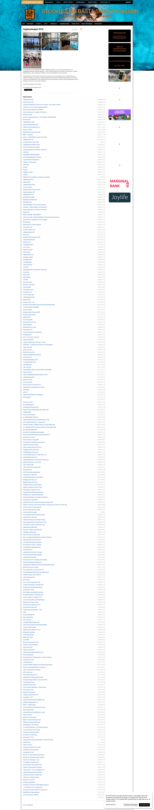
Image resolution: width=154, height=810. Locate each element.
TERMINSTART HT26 (28, 99)
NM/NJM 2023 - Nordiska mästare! (32, 224)
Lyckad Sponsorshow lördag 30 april (32, 774)
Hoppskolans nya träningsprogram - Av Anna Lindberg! (37, 657)
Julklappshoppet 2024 (29, 184)
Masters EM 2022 (27, 324)
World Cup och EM (28, 402)
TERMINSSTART (27, 412)
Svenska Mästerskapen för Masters (32, 157)
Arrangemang (80, 2)
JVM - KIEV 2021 (27, 367)
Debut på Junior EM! (28, 102)
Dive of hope (26, 579)
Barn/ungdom (49, 2)
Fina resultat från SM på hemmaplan (32, 542)
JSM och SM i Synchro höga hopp (32, 467)
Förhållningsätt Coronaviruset (30, 452)
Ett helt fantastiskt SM (28, 614)
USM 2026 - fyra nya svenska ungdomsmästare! (35, 107)
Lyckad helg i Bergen (28, 634)
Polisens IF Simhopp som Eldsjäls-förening (34, 519)
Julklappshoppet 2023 (29, 232)
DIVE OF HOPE (26, 252)
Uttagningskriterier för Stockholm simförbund (35, 149)
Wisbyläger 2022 (27, 334)
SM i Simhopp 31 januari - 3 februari (32, 544)
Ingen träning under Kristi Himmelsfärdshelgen (35, 624)
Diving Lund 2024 (27, 187)
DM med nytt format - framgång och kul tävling (35, 559)
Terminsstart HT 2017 (28, 689)
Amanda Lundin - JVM (28, 302)
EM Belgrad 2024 (27, 202)
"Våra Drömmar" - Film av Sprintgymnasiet (33, 769)
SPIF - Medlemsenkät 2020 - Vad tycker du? (34, 422)
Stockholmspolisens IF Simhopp (33, 2)
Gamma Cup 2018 (27, 647)
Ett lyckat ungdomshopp (29, 314)
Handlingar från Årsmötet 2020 (31, 449)
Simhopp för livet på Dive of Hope (32, 747)
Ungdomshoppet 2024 (29, 192)
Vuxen (58, 2)
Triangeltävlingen (27, 262)
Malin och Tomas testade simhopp (32, 719)
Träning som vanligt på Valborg (31, 777)
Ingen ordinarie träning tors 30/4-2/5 (32, 447)
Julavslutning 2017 (28, 662)
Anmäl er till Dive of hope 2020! (31, 439)
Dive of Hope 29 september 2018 (31, 582)
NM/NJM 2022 (26, 299)
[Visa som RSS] (81, 29)
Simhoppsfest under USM (29, 607)
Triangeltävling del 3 (28, 244)
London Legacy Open (28, 294)
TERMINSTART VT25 (28, 179)
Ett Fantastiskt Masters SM (30, 429)
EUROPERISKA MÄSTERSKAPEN (31, 154)
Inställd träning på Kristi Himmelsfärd (32, 772)
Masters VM (26, 212)
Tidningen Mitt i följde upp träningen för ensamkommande (38, 739)
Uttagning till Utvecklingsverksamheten (33, 492)
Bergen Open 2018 (28, 637)
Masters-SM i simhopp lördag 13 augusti (33, 757)
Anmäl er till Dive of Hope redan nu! (32, 507)
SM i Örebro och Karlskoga (30, 734)
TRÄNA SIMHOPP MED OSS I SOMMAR (33, 394)
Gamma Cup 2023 (27, 282)
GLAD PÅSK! (26, 639)
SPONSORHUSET (27, 364)
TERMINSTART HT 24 (28, 194)
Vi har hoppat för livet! (28, 682)
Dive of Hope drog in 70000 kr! (31, 794)
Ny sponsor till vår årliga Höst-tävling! (32, 587)
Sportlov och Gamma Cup (29, 717)
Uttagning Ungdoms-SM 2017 (30, 694)
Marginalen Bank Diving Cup (30, 482)
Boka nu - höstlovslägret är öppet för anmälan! (35, 137)
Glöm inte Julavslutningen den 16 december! (34, 667)
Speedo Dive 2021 (27, 379)
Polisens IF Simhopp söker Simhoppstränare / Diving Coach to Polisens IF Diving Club (45, 504)
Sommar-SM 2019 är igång (30, 512)
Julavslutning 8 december (29, 557)
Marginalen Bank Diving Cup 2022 (31, 312)
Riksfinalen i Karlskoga (29, 632)
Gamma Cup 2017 (27, 714)
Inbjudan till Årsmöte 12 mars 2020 (32, 462)
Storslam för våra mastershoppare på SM (33, 754)
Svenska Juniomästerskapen (30, 644)
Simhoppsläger (92, 2)
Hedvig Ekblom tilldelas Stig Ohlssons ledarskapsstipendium (39, 564)
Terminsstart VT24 (27, 227)
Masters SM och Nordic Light (30, 602)
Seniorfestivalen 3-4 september (31, 142)
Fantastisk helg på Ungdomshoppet (32, 484)
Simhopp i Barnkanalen (29, 782)
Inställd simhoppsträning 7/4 (30, 702)
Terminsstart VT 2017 (28, 737)
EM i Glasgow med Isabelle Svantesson (33, 592)
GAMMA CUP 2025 (28, 172)
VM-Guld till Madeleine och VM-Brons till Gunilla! (35, 497)
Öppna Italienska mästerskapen (31, 159)
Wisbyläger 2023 (27, 259)
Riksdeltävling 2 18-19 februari (31, 724)
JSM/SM (25, 174)
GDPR (24, 612)
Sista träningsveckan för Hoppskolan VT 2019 (35, 522)
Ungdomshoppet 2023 (29, 239)
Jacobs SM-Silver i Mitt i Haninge (31, 729)
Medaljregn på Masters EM (30, 199)
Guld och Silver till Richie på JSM (31, 534)
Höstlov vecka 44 (27, 744)
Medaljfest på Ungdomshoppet (31, 792)
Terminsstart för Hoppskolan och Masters (34, 442)
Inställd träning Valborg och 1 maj (31, 629)
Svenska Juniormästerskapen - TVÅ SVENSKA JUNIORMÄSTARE (39, 117)
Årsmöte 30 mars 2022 (29, 352)
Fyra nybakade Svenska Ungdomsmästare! (34, 514)
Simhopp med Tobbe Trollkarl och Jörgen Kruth (35, 789)
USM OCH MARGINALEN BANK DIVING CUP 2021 (35, 374)
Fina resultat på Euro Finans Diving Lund (33, 569)
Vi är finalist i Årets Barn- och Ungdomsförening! (35, 727)
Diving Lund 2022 (27, 309)
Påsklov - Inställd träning (29, 704)
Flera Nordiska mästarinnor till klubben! (33, 109)
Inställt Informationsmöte (29, 684)
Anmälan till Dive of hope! (29, 322)
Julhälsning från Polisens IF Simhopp (32, 552)
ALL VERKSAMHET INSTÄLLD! (30, 417)
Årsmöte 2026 (26, 119)
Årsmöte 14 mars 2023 (29, 284)
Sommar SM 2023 (27, 264)
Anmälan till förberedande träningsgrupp (33, 432)
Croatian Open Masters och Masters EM (33, 584)
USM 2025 (25, 152)
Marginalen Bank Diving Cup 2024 (31, 189)
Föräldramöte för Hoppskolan (30, 749)
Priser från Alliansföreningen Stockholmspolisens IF (36, 434)
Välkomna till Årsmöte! (29, 649)
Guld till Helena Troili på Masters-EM (32, 764)
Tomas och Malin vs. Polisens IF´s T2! (32, 597)
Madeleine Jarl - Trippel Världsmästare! (33, 494)
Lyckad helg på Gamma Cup (30, 457)
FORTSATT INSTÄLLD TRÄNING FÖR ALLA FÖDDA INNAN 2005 (39, 424)
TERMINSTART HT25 (28, 139)
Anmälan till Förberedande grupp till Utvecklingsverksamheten (39, 304)
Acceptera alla (144, 805)
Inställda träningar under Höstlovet (32, 574)
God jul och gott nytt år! (29, 414)
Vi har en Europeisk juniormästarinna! (32, 332)
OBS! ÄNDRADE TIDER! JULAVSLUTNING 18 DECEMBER (37, 369)
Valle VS (25, 392)
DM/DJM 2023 (26, 242)
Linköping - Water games (29, 162)
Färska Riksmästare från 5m (30, 674)
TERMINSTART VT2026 (28, 122)
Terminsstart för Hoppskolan (30, 499)
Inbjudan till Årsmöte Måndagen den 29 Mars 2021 (36, 409)
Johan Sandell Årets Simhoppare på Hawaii (34, 707)
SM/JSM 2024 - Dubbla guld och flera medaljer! (35, 219)
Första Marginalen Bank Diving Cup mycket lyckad (36, 572)
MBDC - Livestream (28, 134)
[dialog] (128, 800)
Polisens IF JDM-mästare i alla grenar (32, 767)
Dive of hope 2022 (27, 319)
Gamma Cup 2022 (27, 349)
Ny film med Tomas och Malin (30, 567)
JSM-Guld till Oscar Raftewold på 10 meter (34, 712)
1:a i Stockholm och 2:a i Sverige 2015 (32, 787)
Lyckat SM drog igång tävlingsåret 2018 (33, 652)
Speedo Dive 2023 (27, 249)
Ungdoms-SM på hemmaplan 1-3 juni (32, 609)
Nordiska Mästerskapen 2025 (30, 124)
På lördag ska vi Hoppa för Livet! (31, 489)
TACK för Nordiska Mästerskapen (31, 472)
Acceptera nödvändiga (130, 805)
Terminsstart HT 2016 (28, 752)
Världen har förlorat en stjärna (30, 444)
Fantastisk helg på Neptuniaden (31, 622)
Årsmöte (25, 169)
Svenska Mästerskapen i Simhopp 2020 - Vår (34, 454)
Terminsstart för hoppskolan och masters (33, 387)
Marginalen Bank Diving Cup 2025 (31, 132)
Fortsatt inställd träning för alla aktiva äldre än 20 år (36, 419)
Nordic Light (26, 274)
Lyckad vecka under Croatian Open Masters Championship (38, 502)
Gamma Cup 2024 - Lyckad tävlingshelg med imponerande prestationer (41, 217)
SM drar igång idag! (28, 654)
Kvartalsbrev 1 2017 (28, 697)
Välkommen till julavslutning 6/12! (31, 127)
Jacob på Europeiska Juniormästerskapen (34, 599)
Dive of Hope (26, 247)
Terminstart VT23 (27, 292)
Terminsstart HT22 (27, 329)
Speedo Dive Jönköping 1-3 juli (31, 759)
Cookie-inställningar (28, 805)
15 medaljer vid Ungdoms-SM (30, 762)
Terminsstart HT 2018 (28, 589)
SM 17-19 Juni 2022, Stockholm (31, 337)
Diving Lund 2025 (27, 129)
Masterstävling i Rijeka (29, 197)
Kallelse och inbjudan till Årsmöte (31, 722)
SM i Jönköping (27, 619)
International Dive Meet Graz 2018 (31, 604)
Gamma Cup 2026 (27, 114)
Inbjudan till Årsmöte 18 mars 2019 (32, 539)
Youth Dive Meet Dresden (29, 627)
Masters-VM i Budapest (29, 692)
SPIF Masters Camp (28, 289)
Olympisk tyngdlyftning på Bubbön (32, 354)
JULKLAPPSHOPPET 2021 (29, 362)
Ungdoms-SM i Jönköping (30, 517)
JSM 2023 (25, 279)
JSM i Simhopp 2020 (28, 464)
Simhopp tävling (68, 2)
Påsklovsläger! (27, 277)
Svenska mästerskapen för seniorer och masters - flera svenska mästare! (42, 104)
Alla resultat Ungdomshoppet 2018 (32, 87)
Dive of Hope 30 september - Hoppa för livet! (34, 687)
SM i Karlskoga (27, 397)
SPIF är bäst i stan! (27, 672)
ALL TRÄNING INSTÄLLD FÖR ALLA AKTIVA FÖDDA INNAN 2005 (39, 427)
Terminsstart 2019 (27, 549)
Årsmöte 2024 (26, 222)
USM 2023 (25, 267)
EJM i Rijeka (26, 389)
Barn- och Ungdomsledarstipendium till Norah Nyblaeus (37, 537)
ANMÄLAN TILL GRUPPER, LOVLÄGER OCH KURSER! (36, 177)
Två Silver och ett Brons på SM (31, 732)
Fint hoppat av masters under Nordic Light (34, 524)
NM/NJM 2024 (26, 182)
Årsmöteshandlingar (28, 709)
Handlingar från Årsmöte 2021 (30, 407)
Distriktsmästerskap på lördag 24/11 (32, 562)
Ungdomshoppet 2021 (29, 377)
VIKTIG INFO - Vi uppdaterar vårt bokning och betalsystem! (38, 344)
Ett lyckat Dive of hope (29, 437)
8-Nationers (26, 164)
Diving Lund (26, 234)
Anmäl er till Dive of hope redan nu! (32, 384)
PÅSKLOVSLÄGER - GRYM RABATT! (32, 214)
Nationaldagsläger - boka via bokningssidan (34, 204)
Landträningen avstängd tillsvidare (32, 547)
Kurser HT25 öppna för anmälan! (31, 147)
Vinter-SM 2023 (27, 287)
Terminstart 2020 (27, 469)
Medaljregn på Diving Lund (30, 479)
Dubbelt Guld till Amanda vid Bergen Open (34, 699)
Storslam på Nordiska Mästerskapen (32, 554)
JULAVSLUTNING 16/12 (29, 229)
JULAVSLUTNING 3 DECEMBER (31, 307)
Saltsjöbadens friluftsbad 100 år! (31, 144)
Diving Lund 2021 (27, 372)
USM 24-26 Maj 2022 (28, 339)
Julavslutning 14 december (30, 474)
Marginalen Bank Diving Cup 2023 (31, 237)
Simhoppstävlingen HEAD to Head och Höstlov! (35, 679)
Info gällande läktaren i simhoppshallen (33, 594)
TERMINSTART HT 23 (28, 254)
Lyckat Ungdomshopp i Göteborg (31, 669)
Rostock (25, 167)
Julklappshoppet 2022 (29, 297)
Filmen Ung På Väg (28, 617)
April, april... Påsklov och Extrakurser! (32, 529)
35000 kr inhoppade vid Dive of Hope (32, 487)
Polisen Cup (26, 272)
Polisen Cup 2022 (27, 347)
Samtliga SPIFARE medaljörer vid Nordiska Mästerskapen (37, 664)
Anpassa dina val (110, 804)
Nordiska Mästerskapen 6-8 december (33, 477)
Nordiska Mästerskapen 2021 (30, 359)
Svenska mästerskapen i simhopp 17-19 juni (34, 342)
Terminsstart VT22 (27, 357)
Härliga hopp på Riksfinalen (30, 527)
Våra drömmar (26, 742)
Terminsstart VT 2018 (28, 659)
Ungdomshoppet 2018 (33, 29)
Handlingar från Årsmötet (29, 532)
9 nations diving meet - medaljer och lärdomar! (35, 112)
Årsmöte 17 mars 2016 (29, 779)
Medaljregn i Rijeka (28, 257)
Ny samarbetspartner (28, 404)
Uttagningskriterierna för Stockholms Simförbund (36, 459)
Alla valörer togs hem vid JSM (30, 642)
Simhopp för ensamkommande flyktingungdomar (36, 784)
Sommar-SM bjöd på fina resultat (31, 509)
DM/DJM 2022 (26, 317)
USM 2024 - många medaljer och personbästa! (35, 207)
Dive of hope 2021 (27, 382)
